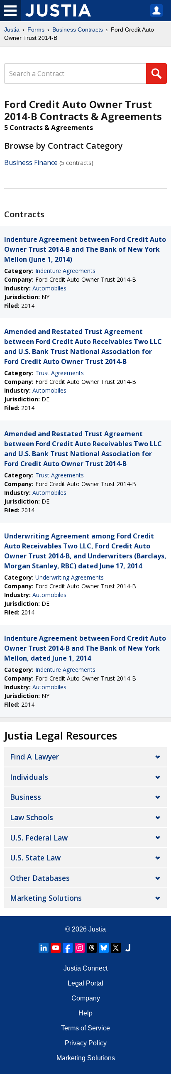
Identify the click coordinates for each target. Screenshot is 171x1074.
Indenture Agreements (65, 271)
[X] (116, 948)
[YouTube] (56, 948)
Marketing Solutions (46, 898)
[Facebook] (68, 948)
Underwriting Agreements (69, 577)
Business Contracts (77, 29)
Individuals (29, 777)
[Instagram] (80, 948)
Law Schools (31, 817)
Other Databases (40, 878)
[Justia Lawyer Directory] (128, 948)
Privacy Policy (86, 1043)
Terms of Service (85, 1028)
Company (85, 998)
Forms (35, 29)
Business (25, 797)
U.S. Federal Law (39, 838)
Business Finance (31, 162)
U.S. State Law (35, 858)
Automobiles (49, 288)
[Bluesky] (104, 948)
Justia (12, 29)
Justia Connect (85, 968)
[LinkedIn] (44, 948)
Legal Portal (85, 983)
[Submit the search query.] (156, 73)
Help (85, 1013)
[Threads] (92, 948)
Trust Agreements (59, 373)
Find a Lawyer (34, 757)
